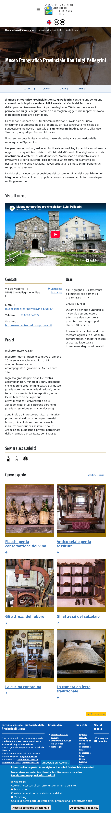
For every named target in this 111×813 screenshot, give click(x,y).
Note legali (56, 746)
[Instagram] (56, 22)
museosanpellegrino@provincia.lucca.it (29, 308)
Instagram (103, 738)
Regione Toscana (28, 756)
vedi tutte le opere (96, 475)
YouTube (102, 741)
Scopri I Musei (20, 30)
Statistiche (20, 789)
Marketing (20, 797)
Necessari (20, 781)
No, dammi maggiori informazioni (33, 775)
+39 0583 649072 (29, 315)
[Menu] (38, 9)
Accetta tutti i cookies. (84, 807)
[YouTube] (62, 22)
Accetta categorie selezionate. (31, 807)
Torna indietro (97, 714)
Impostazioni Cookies (55, 762)
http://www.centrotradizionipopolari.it (28, 325)
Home (8, 30)
